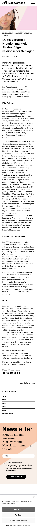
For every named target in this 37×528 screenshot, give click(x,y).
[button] (34, 498)
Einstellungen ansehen (18, 521)
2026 (4, 396)
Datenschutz (20, 525)
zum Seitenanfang (27, 383)
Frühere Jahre (7, 413)
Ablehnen (18, 515)
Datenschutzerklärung (25, 465)
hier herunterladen (18, 364)
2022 (4, 410)
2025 (4, 400)
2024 (4, 403)
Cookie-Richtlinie (11, 525)
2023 (4, 407)
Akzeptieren (18, 509)
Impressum (28, 525)
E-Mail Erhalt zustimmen (14, 462)
